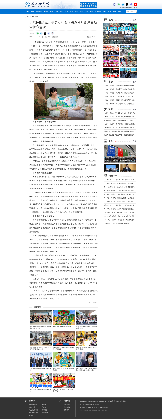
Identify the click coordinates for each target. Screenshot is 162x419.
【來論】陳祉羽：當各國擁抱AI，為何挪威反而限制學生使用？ (125, 104)
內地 (56, 11)
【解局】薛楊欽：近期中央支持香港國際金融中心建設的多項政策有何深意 (128, 116)
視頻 (71, 11)
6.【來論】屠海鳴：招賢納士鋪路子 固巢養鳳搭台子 (121, 198)
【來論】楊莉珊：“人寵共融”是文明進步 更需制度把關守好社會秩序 (127, 96)
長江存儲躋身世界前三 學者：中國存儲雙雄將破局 (120, 135)
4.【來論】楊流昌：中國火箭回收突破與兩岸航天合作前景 (123, 190)
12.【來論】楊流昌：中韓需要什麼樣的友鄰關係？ (120, 220)
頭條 (27, 11)
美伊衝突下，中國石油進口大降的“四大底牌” (118, 120)
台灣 (51, 11)
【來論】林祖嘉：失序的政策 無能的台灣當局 (119, 93)
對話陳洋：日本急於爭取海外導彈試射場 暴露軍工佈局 (122, 131)
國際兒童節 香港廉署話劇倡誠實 (62, 326)
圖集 (76, 11)
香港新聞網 (67, 407)
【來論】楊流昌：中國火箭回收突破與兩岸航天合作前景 (122, 100)
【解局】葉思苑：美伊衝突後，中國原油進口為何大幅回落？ (124, 124)
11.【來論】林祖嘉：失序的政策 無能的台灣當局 (120, 216)
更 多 (134, 20)
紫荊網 (31, 415)
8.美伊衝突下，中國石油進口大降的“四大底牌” (119, 205)
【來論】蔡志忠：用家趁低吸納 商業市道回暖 (119, 85)
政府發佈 (98, 11)
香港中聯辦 (32, 407)
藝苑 (109, 11)
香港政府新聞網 (33, 412)
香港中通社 (67, 404)
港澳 (32, 11)
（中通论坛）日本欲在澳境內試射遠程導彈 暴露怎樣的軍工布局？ (126, 127)
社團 (104, 11)
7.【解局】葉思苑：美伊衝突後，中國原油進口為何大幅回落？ (125, 201)
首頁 (28, 16)
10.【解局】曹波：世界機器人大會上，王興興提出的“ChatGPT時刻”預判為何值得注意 (132, 212)
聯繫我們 (66, 410)
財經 (66, 11)
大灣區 (46, 11)
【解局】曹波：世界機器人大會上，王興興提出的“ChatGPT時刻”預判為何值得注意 (131, 113)
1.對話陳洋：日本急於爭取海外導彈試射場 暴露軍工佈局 (122, 179)
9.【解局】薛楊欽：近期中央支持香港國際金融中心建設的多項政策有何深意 (129, 209)
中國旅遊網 (45, 412)
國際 (61, 11)
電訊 (81, 11)
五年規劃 (39, 11)
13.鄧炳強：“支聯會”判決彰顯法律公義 (116, 223)
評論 (86, 11)
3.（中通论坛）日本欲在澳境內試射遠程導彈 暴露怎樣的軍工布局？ (126, 187)
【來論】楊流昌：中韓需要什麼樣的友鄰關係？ (119, 89)
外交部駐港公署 (33, 410)
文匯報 (44, 404)
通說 (91, 11)
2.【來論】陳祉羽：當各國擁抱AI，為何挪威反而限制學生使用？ (125, 183)
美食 (119, 11)
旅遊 (114, 11)
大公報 (44, 407)
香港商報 (44, 410)
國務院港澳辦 (33, 404)
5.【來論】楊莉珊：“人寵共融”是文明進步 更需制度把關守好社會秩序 (127, 194)
